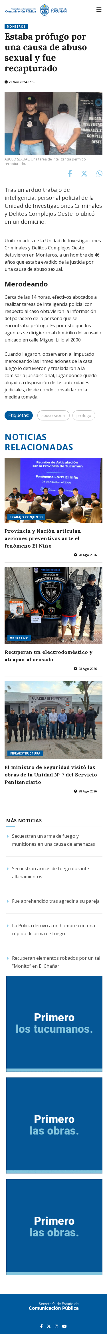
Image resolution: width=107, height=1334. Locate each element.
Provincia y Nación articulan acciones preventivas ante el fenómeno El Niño (43, 538)
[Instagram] (57, 1326)
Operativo (19, 638)
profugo (83, 415)
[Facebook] (42, 1326)
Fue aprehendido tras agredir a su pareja (56, 901)
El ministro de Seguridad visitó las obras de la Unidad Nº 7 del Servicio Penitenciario (51, 774)
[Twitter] (49, 1326)
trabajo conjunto (26, 517)
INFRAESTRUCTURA (25, 753)
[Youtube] (64, 1326)
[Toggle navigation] (99, 9)
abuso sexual (53, 415)
